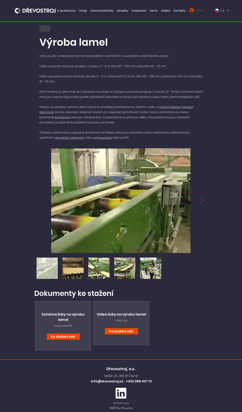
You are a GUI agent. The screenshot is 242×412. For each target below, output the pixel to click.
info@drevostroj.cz (107, 381)
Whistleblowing (121, 403)
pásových (77, 138)
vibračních (62, 138)
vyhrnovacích (102, 138)
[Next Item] (202, 200)
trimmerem (63, 117)
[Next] (45, 28)
